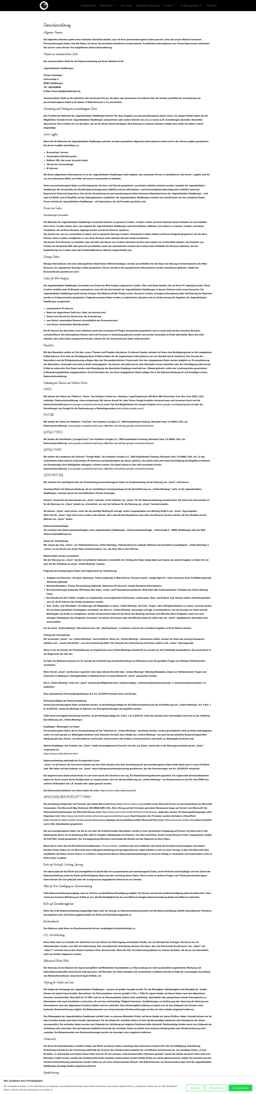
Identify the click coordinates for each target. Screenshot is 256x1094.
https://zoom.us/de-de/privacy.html (118, 790)
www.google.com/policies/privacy (85, 404)
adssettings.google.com (129, 408)
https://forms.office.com (129, 804)
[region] (128, 1085)
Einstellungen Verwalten (56, 215)
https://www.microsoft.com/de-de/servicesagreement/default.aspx (95, 816)
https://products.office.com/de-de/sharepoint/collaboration (74, 820)
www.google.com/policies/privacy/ (85, 425)
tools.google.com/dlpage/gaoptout (175, 404)
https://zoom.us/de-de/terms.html (61, 753)
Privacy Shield (109, 846)
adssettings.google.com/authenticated (133, 425)
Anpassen (195, 1088)
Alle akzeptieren (240, 1088)
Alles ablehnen (216, 1088)
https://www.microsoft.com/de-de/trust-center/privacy (129, 812)
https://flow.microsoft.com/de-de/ (176, 820)
